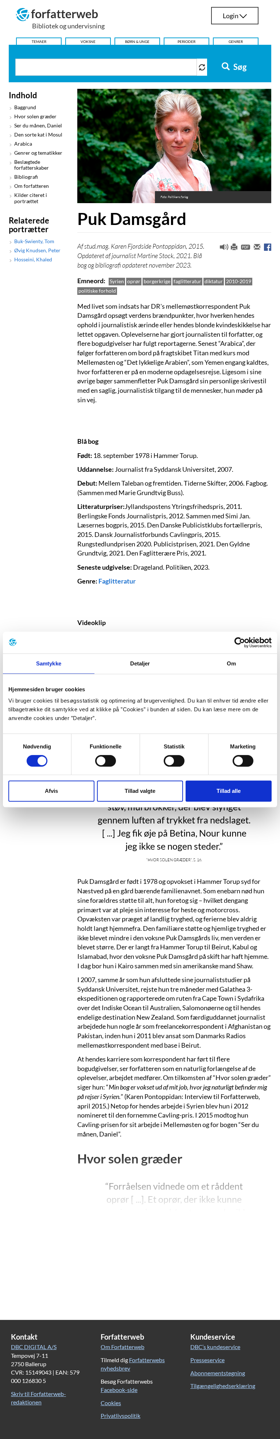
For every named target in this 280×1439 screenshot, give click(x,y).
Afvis (51, 791)
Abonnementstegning (217, 1372)
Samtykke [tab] (48, 663)
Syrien (117, 281)
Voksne (88, 41)
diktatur (214, 281)
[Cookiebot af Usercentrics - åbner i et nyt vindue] (240, 642)
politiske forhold (97, 291)
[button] (221, 249)
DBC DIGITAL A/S (34, 1346)
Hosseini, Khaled (33, 259)
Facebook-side (119, 1389)
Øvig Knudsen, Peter (37, 250)
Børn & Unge (137, 41)
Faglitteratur (117, 581)
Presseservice (207, 1359)
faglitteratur (187, 281)
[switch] (105, 761)
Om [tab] (231, 663)
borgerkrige (157, 281)
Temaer (39, 41)
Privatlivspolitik (120, 1415)
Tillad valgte (140, 791)
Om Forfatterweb (122, 1346)
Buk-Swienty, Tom (34, 241)
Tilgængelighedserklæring (222, 1385)
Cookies (111, 1402)
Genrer (236, 41)
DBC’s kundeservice (215, 1346)
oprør (133, 281)
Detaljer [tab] (140, 663)
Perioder (186, 41)
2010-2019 (238, 281)
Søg (239, 67)
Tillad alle (229, 791)
